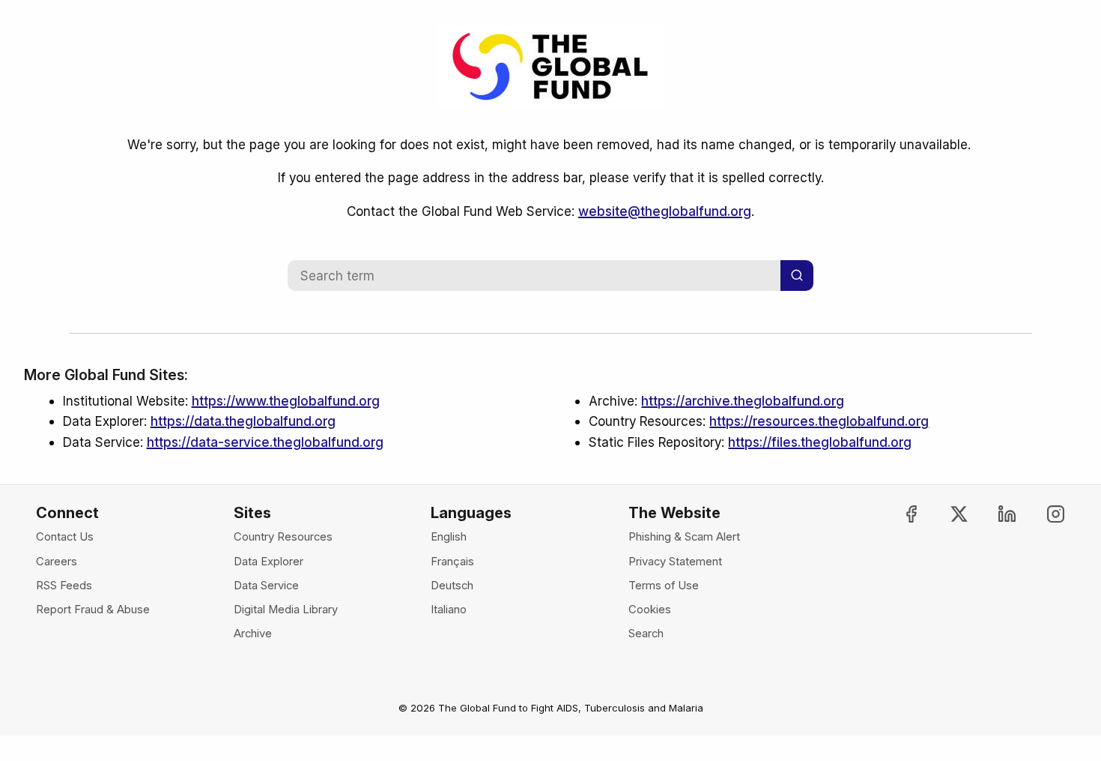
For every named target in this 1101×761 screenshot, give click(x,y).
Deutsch (452, 585)
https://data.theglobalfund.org (243, 421)
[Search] (796, 276)
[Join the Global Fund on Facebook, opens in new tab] (898, 514)
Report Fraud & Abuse (93, 609)
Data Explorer (268, 561)
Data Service (266, 585)
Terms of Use (663, 585)
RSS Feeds (64, 585)
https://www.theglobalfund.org (286, 401)
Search (646, 633)
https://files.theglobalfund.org (820, 442)
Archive (253, 633)
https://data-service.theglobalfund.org (265, 442)
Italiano (449, 609)
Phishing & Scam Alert (684, 537)
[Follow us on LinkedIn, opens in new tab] (994, 514)
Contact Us (65, 537)
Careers (56, 561)
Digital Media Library (286, 609)
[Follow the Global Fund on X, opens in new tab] (946, 514)
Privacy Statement (675, 561)
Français (452, 561)
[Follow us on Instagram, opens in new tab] (1042, 514)
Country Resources (283, 537)
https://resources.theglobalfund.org (819, 421)
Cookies (649, 609)
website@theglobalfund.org (664, 211)
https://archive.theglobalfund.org (742, 401)
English (449, 537)
